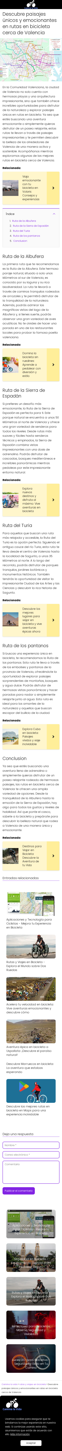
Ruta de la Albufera (24, 221)
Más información (20, 1434)
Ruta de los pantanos (26, 236)
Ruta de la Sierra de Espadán (31, 226)
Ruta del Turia (21, 231)
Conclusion (20, 241)
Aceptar (31, 1443)
